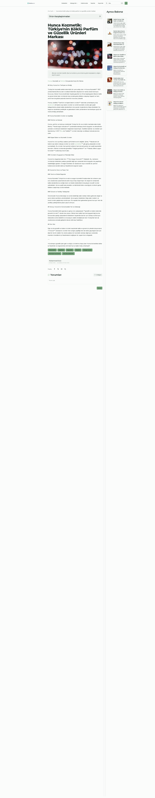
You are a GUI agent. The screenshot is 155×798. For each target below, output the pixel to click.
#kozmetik (52, 250)
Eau (62, 131)
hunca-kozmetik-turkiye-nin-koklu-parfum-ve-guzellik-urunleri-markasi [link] (75, 11)
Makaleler (64, 3)
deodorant (51, 105)
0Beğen (98, 275)
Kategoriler (73, 3)
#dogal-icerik (87, 250)
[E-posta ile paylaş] (61, 269)
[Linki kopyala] (65, 269)
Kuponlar (100, 3)
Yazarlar (93, 3)
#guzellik (69, 250)
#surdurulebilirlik (68, 253)
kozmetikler (78, 144)
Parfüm (62, 81)
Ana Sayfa (50, 11)
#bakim (78, 250)
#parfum (61, 250)
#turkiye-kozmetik (54, 253)
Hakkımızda (84, 3)
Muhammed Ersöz (55, 261)
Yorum (99, 288)
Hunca (50, 81)
